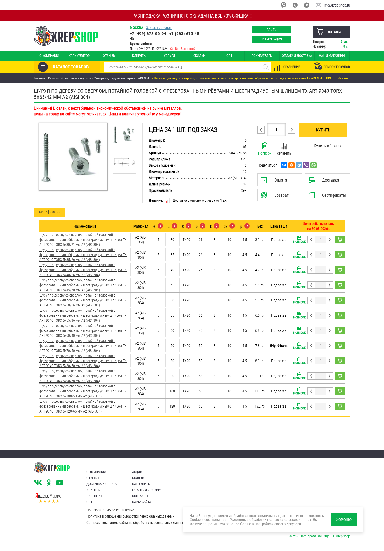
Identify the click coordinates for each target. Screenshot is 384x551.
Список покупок (334, 67)
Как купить (141, 484)
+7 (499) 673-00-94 (148, 34)
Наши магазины (332, 55)
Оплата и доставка (297, 55)
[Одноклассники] (291, 165)
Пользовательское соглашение (110, 510)
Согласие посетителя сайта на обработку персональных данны (134, 522)
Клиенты (139, 55)
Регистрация (272, 39)
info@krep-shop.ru (337, 5)
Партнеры (94, 496)
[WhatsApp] (313, 165)
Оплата (278, 181)
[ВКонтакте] (284, 165)
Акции (137, 471)
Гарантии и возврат (147, 490)
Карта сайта (141, 502)
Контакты (140, 496)
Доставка (327, 181)
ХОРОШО (344, 520)
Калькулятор (79, 55)
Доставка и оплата (101, 484)
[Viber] (306, 165)
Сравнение (291, 67)
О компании (49, 55)
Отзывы (109, 55)
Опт (229, 55)
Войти (272, 29)
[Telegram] (299, 165)
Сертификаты (328, 196)
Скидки (199, 55)
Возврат (276, 196)
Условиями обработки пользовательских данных (270, 519)
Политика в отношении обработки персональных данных (130, 516)
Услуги (169, 55)
